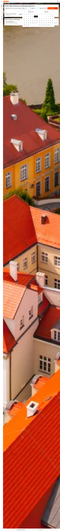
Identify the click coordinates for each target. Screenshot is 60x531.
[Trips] (1, 16)
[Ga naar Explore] (1, 12)
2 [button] (28, 16)
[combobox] (14, 8)
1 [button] (26, 16)
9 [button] (28, 18)
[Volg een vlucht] (1, 14)
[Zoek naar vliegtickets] (1, 4)
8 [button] (26, 18)
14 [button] (24, 20)
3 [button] (30, 16)
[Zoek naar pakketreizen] (1, 9)
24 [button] (30, 22)
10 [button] (30, 18)
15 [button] (26, 20)
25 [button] (32, 22)
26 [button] (34, 22)
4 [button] (52, 16)
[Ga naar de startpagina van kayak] (6, 1)
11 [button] (32, 18)
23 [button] (28, 22)
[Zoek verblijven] (1, 6)
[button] (1, 1)
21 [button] (24, 22)
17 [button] (30, 20)
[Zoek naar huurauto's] (1, 8)
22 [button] (26, 22)
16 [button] (28, 20)
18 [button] (32, 20)
